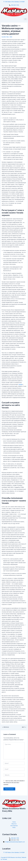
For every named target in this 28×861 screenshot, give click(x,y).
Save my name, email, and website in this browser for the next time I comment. (13, 782)
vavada (20, 384)
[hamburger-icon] (25, 19)
